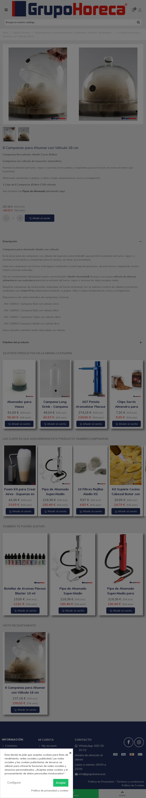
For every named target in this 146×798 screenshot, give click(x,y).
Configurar (14, 782)
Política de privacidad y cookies (49, 790)
